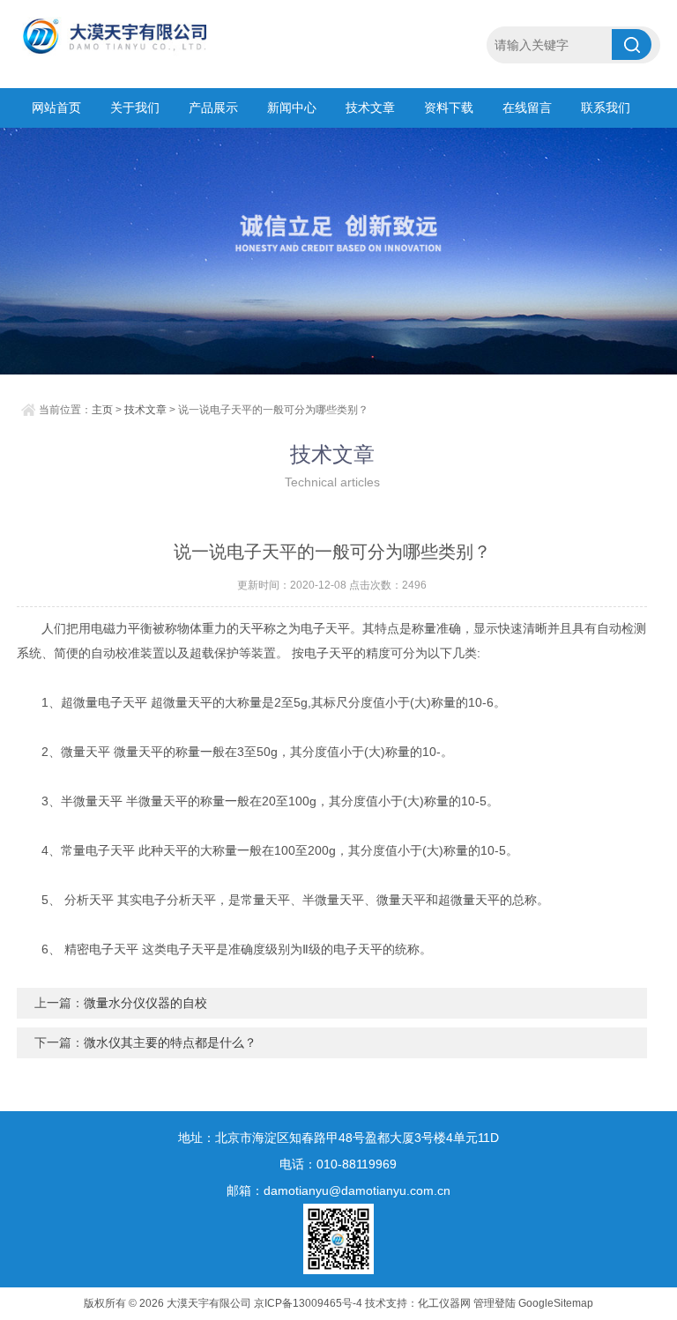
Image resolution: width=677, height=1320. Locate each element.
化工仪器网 (444, 1303)
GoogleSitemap (555, 1303)
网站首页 (56, 107)
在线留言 (527, 107)
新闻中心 (291, 107)
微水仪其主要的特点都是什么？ (170, 1042)
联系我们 (605, 107)
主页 (102, 410)
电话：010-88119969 (338, 1164)
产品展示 (213, 107)
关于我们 (135, 107)
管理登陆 (494, 1303)
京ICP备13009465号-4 (308, 1303)
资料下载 (448, 107)
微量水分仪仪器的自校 (145, 1003)
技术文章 (370, 107)
